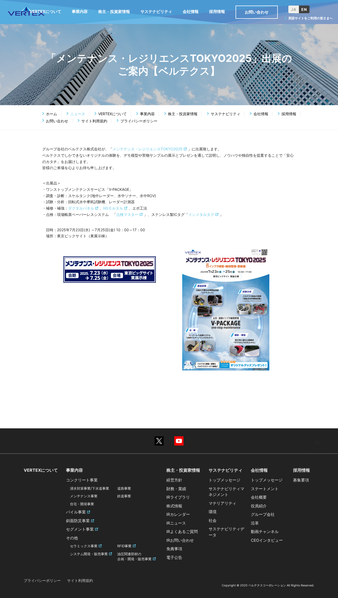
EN (304, 9)
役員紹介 (259, 505)
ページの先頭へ (317, 445)
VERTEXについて (112, 114)
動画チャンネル (265, 531)
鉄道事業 (124, 496)
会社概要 (259, 497)
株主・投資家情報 (183, 114)
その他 (72, 537)
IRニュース (176, 523)
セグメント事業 (80, 529)
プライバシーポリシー (138, 121)
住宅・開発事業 (82, 504)
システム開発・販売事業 (89, 554)
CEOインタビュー (267, 540)
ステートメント (265, 488)
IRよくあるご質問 (182, 531)
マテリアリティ (222, 503)
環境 (213, 511)
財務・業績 (176, 488)
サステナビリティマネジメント (226, 491)
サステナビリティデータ (226, 531)
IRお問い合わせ (180, 540)
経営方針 (174, 480)
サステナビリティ (225, 114)
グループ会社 (263, 514)
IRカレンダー (178, 514)
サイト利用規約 (94, 121)
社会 (213, 520)
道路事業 (124, 488)
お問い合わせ (57, 121)
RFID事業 (124, 546)
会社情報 (260, 114)
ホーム (51, 114)
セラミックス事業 (83, 546)
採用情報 (288, 114)
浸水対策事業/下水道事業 (89, 488)
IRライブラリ (178, 497)
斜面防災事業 (78, 520)
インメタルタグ (201, 214)
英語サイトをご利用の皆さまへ (310, 18)
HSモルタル (113, 208)
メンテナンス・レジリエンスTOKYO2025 (147, 149)
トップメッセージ (224, 480)
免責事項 (174, 548)
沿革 (255, 523)
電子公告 (174, 557)
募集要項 (301, 480)
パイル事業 (76, 511)
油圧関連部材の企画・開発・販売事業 (134, 556)
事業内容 (147, 114)
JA (293, 9)
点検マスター (127, 214)
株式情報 (174, 505)
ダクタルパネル (81, 208)
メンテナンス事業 (83, 496)
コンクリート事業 (82, 480)
